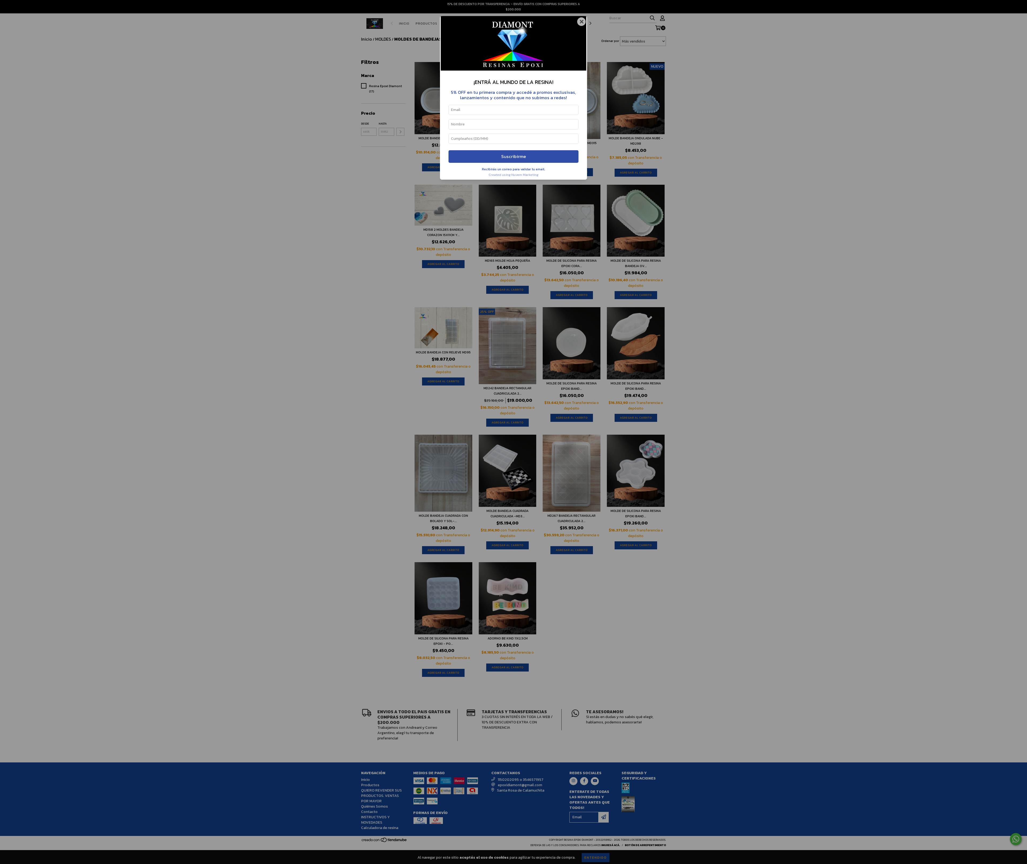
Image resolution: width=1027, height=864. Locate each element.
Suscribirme (513, 156)
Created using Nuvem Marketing (513, 174)
